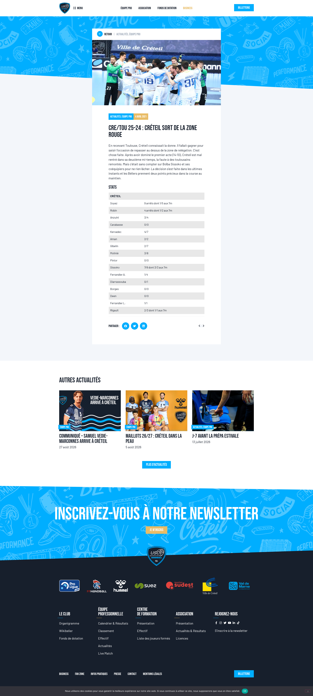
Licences (182, 638)
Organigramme (69, 623)
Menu (80, 8)
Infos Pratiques (99, 674)
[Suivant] (202, 326)
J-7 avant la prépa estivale (215, 436)
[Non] (308, 690)
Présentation (145, 623)
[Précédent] (200, 326)
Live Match (105, 653)
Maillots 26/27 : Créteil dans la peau (154, 439)
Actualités (105, 646)
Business (187, 8)
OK (244, 691)
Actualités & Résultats (191, 631)
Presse (117, 674)
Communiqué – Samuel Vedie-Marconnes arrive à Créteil (83, 439)
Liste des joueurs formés (153, 638)
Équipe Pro (126, 8)
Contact (132, 674)
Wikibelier (66, 631)
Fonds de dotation (167, 8)
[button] (125, 326)
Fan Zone (79, 674)
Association (144, 8)
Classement (106, 631)
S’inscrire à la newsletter (231, 631)
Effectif (103, 638)
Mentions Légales (152, 674)
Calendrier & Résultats (113, 623)
